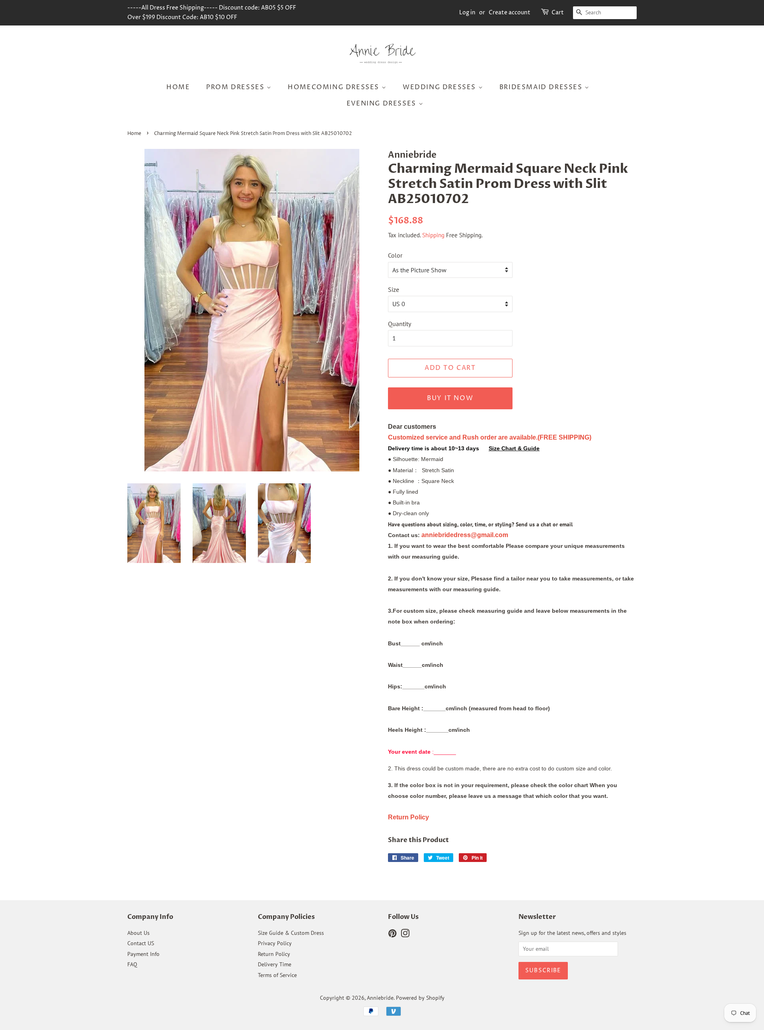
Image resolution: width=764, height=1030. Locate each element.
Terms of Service (277, 975)
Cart (558, 12)
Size (393, 289)
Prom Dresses (236, 87)
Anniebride (380, 997)
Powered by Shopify (420, 997)
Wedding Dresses (440, 87)
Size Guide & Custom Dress (291, 932)
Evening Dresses (383, 103)
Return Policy (274, 954)
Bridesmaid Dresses (542, 87)
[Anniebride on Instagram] (405, 934)
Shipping (433, 235)
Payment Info (143, 954)
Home (178, 87)
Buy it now (450, 398)
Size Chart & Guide (514, 448)
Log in (467, 12)
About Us (138, 932)
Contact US (140, 943)
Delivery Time (274, 964)
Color (395, 255)
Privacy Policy (275, 943)
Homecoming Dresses (334, 87)
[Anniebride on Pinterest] (392, 934)
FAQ (132, 964)
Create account (509, 12)
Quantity (399, 324)
